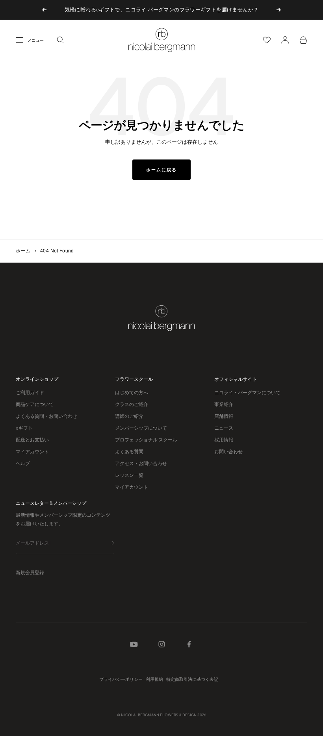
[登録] (112, 543)
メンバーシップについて (141, 428)
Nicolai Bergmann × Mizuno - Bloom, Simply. (161, 12)
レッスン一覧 (129, 475)
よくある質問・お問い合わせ (46, 416)
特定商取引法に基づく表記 (192, 679)
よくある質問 (129, 451)
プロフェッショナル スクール (146, 440)
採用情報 (223, 440)
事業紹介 (223, 404)
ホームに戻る (161, 169)
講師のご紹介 (129, 416)
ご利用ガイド (30, 392)
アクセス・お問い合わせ (141, 463)
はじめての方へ (131, 392)
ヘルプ (23, 463)
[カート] (303, 40)
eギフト (24, 428)
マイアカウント (32, 451)
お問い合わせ (228, 451)
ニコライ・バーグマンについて (247, 392)
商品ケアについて (35, 404)
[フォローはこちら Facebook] (189, 646)
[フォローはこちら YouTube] (134, 646)
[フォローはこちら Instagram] (161, 646)
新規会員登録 (30, 572)
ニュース (223, 428)
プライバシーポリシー (121, 679)
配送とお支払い (32, 440)
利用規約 (154, 679)
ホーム (23, 251)
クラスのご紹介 (131, 404)
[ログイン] (285, 40)
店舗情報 (223, 416)
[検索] (60, 39)
